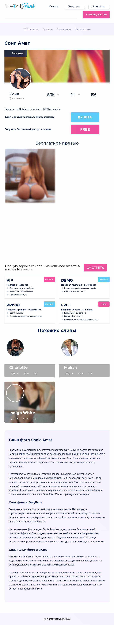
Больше (49, 279)
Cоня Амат (18, 53)
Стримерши (64, 29)
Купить (85, 117)
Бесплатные (83, 29)
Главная (54, 6)
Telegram (74, 6)
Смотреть (95, 268)
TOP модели (31, 29)
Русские (47, 29)
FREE (104, 304)
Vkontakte (98, 6)
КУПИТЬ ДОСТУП (96, 14)
